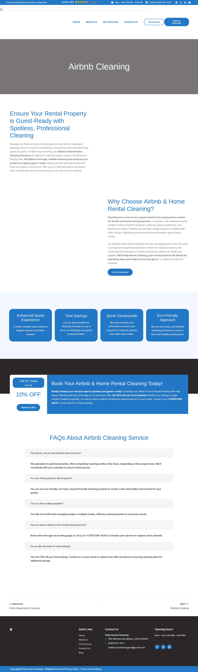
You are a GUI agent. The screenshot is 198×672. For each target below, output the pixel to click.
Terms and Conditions (91, 669)
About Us (91, 22)
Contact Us (131, 22)
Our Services (110, 22)
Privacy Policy (71, 669)
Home (76, 22)
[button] (79, 2)
